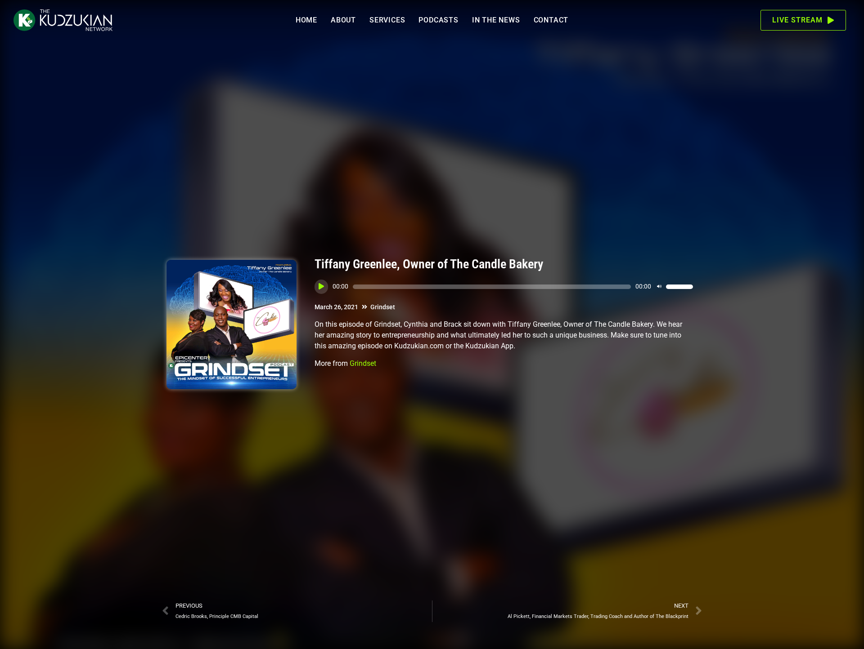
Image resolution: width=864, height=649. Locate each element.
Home (306, 20)
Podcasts (438, 20)
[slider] (679, 286)
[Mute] (659, 287)
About (343, 20)
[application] (504, 287)
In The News (496, 20)
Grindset (382, 307)
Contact (551, 20)
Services (387, 20)
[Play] (321, 287)
